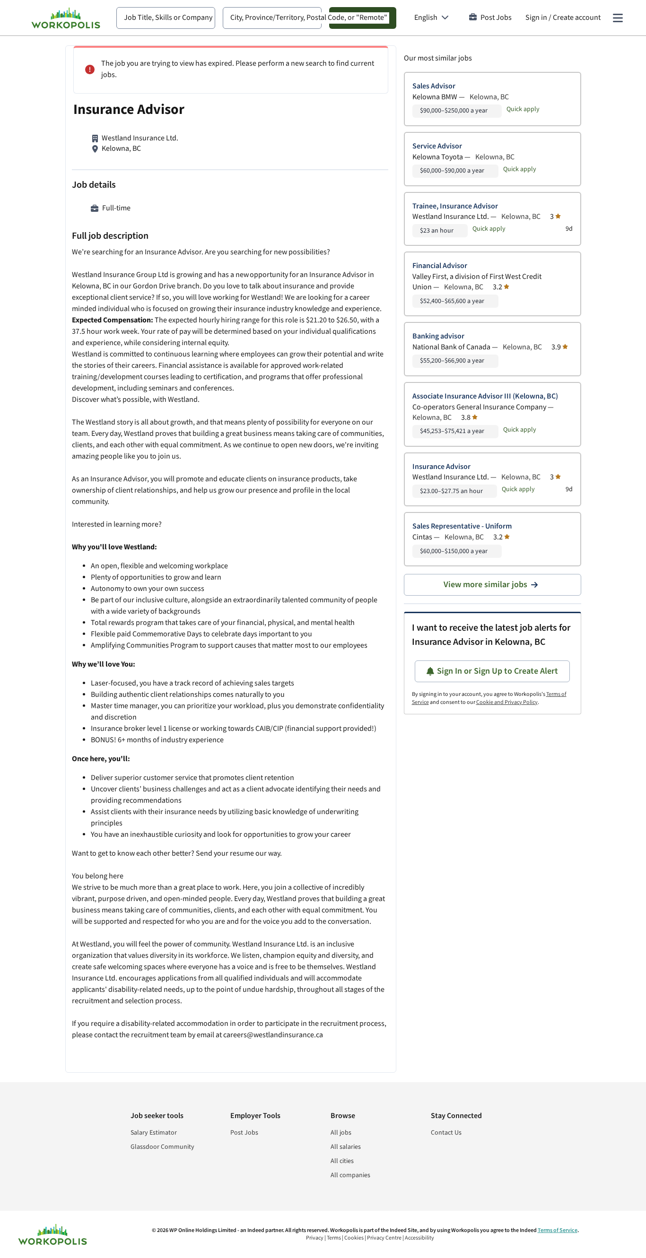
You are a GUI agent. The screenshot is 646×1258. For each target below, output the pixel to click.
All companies (350, 1175)
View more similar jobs (485, 584)
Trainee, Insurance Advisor (455, 206)
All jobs (341, 1132)
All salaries (346, 1147)
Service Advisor (437, 146)
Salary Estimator (154, 1132)
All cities (342, 1161)
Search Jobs (362, 17)
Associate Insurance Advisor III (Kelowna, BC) (485, 396)
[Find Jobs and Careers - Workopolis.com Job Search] (66, 18)
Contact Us (446, 1132)
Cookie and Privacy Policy (507, 702)
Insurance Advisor (441, 467)
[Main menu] (617, 18)
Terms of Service (557, 1230)
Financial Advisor (439, 266)
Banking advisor (438, 336)
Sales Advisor (433, 86)
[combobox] (165, 18)
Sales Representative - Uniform (462, 526)
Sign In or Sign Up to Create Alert (497, 671)
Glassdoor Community (162, 1147)
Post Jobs (496, 18)
